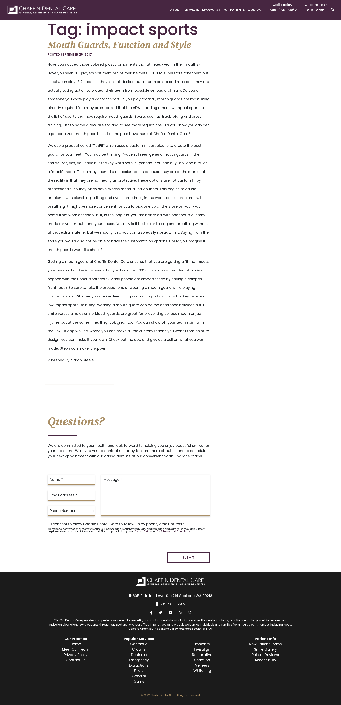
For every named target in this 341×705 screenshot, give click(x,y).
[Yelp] (180, 612)
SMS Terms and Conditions (173, 531)
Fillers (139, 670)
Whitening (202, 670)
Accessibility (265, 659)
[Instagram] (189, 612)
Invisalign (202, 649)
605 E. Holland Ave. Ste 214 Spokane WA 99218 (172, 595)
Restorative (202, 654)
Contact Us (76, 659)
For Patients (234, 9)
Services (191, 9)
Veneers (202, 665)
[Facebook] (151, 612)
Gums (139, 681)
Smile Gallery (265, 649)
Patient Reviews (265, 654)
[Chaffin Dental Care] (39, 10)
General (139, 675)
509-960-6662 (283, 9)
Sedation (202, 659)
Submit (188, 557)
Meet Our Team (75, 649)
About (175, 9)
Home (75, 644)
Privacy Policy (143, 531)
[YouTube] (170, 612)
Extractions (139, 665)
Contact (256, 9)
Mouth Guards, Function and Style (119, 45)
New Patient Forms (265, 644)
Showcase (211, 9)
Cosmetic (138, 644)
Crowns (139, 649)
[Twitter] (160, 612)
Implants (202, 644)
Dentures (139, 654)
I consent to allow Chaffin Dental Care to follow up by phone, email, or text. (118, 524)
